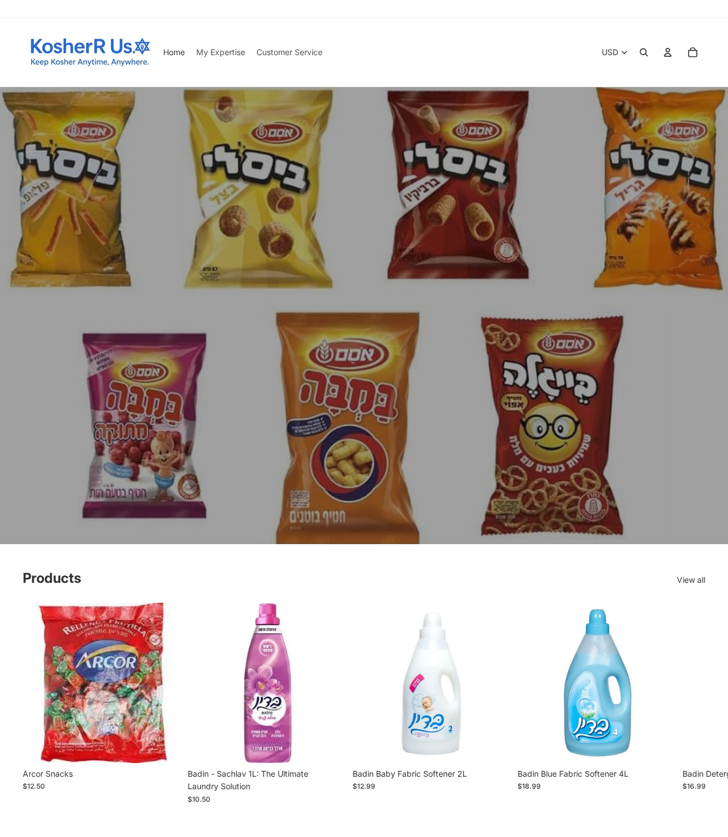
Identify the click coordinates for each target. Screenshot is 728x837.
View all (691, 580)
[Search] (643, 52)
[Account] (667, 52)
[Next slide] (692, 702)
